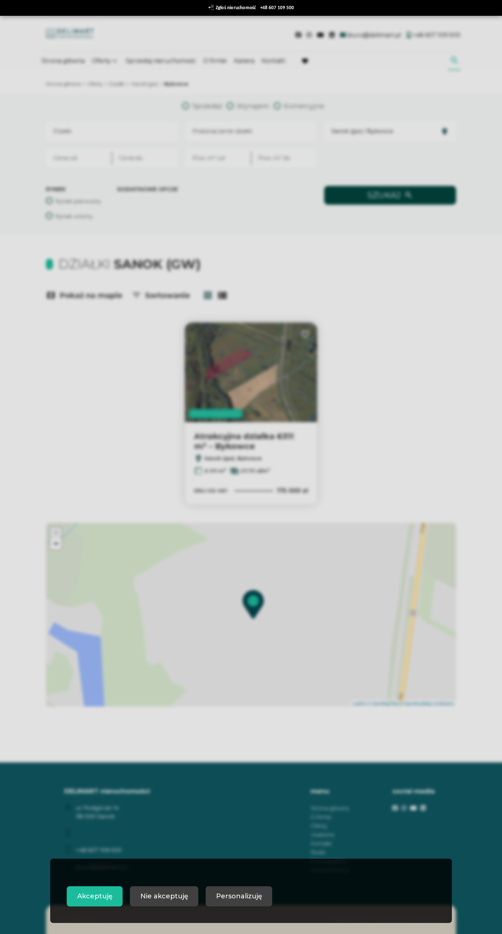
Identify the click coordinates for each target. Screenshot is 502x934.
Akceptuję (94, 896)
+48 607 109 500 (277, 8)
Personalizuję (239, 896)
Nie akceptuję (164, 896)
